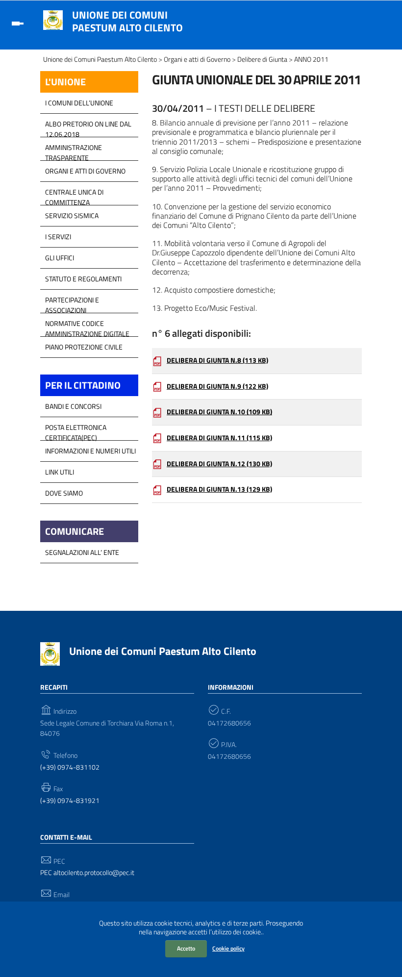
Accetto (186, 948)
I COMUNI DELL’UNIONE (79, 103)
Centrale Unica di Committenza (74, 194)
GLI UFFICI (59, 257)
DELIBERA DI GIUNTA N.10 (219, 411)
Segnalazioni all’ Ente (82, 552)
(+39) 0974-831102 (70, 767)
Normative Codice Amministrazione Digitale (87, 326)
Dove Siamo (64, 493)
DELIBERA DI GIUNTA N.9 (217, 386)
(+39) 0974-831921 (70, 801)
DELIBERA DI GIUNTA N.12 (219, 463)
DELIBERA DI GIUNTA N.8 (217, 360)
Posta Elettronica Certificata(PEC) (75, 430)
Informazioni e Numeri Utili (90, 451)
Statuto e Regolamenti (83, 279)
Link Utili (59, 472)
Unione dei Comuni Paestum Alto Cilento (127, 21)
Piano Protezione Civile (84, 347)
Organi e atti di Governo (85, 171)
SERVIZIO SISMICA (72, 215)
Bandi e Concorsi (73, 406)
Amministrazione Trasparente (73, 150)
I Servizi (58, 236)
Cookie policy (228, 948)
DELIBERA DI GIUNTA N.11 (219, 437)
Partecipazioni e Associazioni (72, 302)
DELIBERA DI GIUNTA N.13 (219, 489)
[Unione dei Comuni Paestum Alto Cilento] (53, 19)
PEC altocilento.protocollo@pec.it (87, 873)
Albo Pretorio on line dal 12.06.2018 (88, 126)
